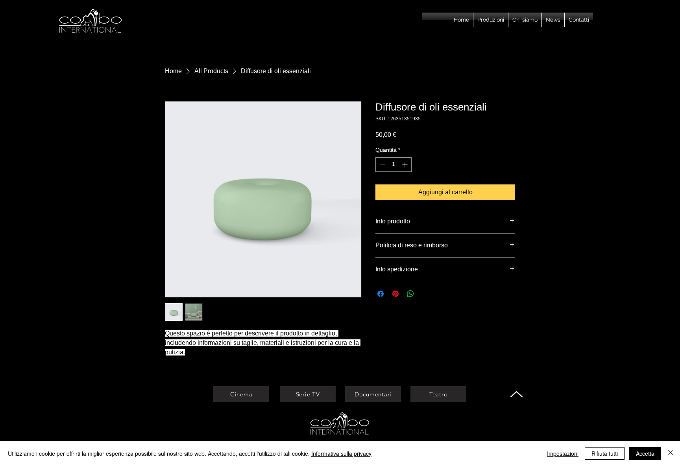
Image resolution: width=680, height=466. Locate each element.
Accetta (645, 453)
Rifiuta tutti (604, 453)
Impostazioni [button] (562, 453)
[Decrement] (381, 164)
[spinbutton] (393, 164)
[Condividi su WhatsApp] (410, 293)
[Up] (516, 394)
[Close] (670, 453)
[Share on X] (425, 293)
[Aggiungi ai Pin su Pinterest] (395, 293)
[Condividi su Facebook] (380, 293)
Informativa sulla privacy (341, 453)
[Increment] (405, 164)
